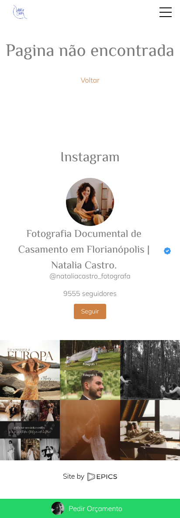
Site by (74, 476)
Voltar (89, 80)
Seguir (90, 311)
